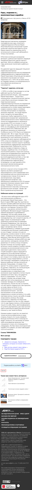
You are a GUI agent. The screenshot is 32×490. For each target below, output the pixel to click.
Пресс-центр (24, 413)
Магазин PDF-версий (8, 416)
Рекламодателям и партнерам (12, 425)
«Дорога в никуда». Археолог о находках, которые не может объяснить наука (16, 343)
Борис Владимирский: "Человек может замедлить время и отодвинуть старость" (18, 379)
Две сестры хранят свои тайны (15, 347)
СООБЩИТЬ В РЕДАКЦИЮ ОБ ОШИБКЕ (14, 427)
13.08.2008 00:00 (6, 7)
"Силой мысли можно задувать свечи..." (18, 389)
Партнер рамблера (16, 481)
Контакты (5, 422)
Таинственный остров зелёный (16, 383)
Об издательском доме (10, 413)
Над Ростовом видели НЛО (14, 349)
